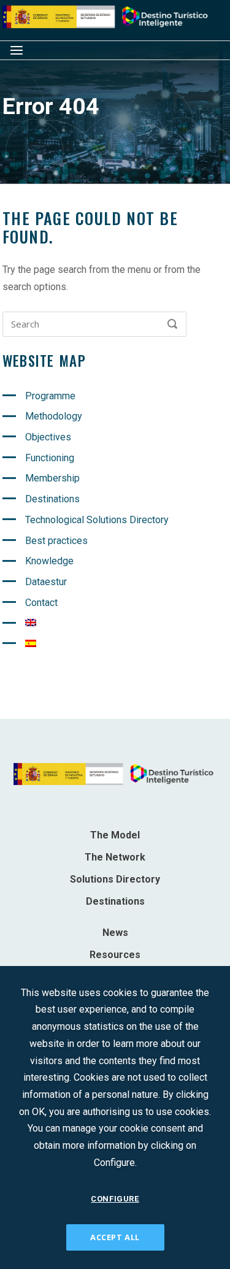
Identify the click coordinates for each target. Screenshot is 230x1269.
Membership (52, 478)
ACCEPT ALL (115, 1237)
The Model (115, 835)
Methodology (53, 416)
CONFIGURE (115, 1198)
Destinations (52, 499)
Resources (115, 954)
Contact (41, 602)
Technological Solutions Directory (97, 520)
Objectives (48, 437)
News (115, 932)
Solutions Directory (115, 879)
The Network (115, 857)
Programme (50, 396)
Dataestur (46, 582)
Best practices (56, 540)
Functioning (49, 458)
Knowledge (49, 561)
